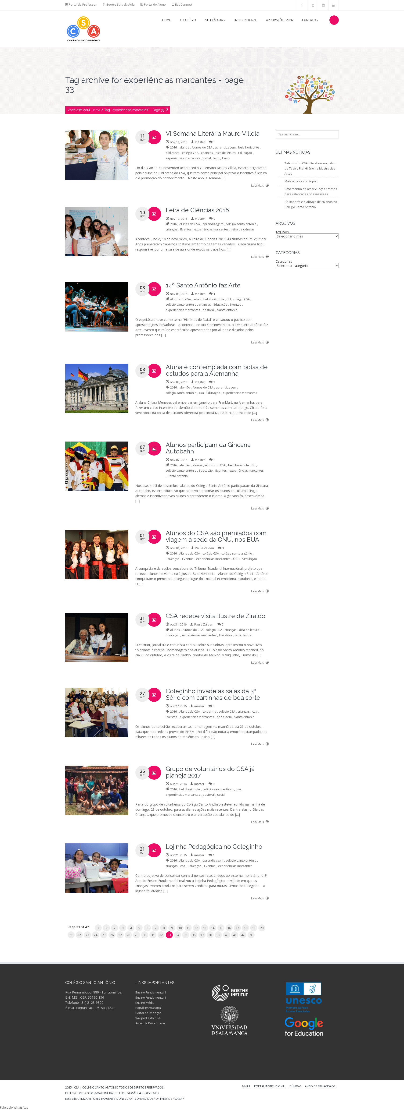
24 (95, 935)
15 (221, 928)
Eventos (186, 229)
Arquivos (282, 231)
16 (229, 928)
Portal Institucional (148, 1008)
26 (112, 935)
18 (245, 928)
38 (210, 935)
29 (136, 935)
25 (103, 935)
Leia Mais (257, 185)
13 (204, 928)
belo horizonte (248, 147)
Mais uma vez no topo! (301, 181)
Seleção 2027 (215, 20)
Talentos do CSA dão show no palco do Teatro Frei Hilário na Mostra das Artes (310, 168)
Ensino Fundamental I (150, 992)
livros (226, 158)
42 (243, 935)
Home (166, 20)
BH (229, 299)
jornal (207, 158)
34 (177, 935)
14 (212, 928)
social (221, 794)
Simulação (249, 559)
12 (196, 928)
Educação (245, 153)
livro (216, 158)
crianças (207, 153)
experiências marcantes (183, 158)
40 (226, 935)
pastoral (209, 310)
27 (120, 935)
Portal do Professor (83, 4)
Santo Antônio (227, 310)
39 (218, 935)
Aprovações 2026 (279, 20)
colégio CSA (190, 153)
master (200, 142)
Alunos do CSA (202, 147)
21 (71, 935)
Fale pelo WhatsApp (14, 1107)
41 (234, 935)
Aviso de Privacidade (150, 1023)
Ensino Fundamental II (150, 997)
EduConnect (183, 4)
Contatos (310, 20)
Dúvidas (295, 1086)
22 (79, 935)
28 (128, 935)
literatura (225, 635)
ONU (236, 559)
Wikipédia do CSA (147, 1018)
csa (201, 393)
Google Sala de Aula (120, 4)
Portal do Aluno (155, 4)
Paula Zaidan (204, 548)
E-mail (246, 1086)
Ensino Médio (145, 1002)
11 (188, 928)
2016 (173, 147)
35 (185, 935)
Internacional (245, 20)
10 (180, 928)
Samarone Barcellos (108, 1093)
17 (237, 928)
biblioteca (173, 153)
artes (197, 299)
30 (144, 935)
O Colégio (188, 20)
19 (253, 928)
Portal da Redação (148, 1013)
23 (87, 935)
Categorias (284, 261)
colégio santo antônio (241, 224)
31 (153, 935)
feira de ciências (243, 229)
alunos (184, 147)
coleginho (209, 711)
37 (202, 935)
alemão (184, 387)
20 (261, 928)
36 (193, 935)
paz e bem (224, 717)
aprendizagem (225, 147)
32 (161, 935)
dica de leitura (226, 153)
